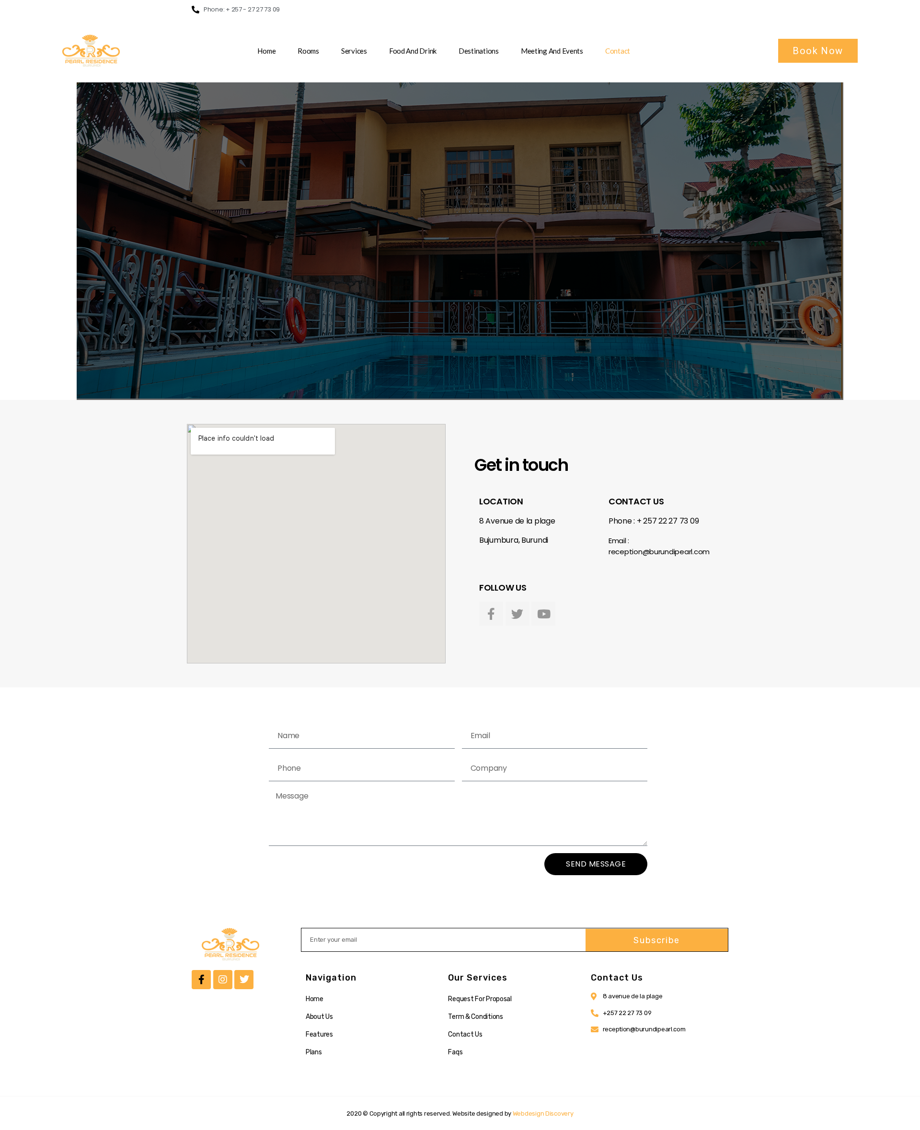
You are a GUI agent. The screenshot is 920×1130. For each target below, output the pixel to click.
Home (266, 50)
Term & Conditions (475, 1017)
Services (354, 50)
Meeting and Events (552, 50)
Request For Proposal (480, 999)
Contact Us (465, 1034)
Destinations (479, 50)
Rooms (308, 50)
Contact (617, 50)
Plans (314, 1052)
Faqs (455, 1052)
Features (319, 1034)
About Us (319, 1017)
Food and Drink (413, 50)
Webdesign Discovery (543, 1113)
